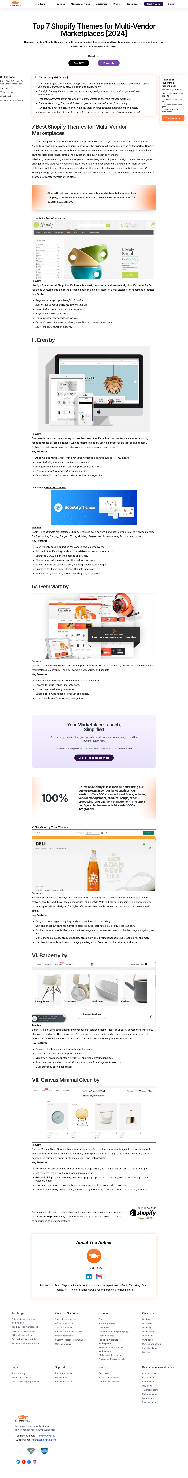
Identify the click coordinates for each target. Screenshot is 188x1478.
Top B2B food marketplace (25, 1327)
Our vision (147, 1323)
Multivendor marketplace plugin (114, 1331)
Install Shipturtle (48, 1216)
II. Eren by (4, 88)
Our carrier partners (151, 1344)
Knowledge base (63, 1381)
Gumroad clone (149, 1394)
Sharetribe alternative (65, 1319)
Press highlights (149, 1348)
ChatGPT (79, 63)
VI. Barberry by (6, 96)
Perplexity (108, 63)
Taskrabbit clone (150, 1390)
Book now (171, 118)
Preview (36, 280)
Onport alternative (64, 1335)
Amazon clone (149, 1373)
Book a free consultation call (94, 757)
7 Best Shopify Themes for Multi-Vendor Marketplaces (12, 82)
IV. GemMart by (6, 92)
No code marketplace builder (26, 1343)
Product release (106, 1335)
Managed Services (80, 4)
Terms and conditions (22, 1377)
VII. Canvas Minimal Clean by (12, 100)
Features (60, 4)
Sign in (171, 4)
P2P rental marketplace (23, 1335)
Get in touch (61, 1377)
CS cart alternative (64, 1323)
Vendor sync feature (109, 1381)
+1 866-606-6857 (46, 1435)
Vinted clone (148, 1381)
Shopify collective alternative (69, 1340)
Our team (146, 1319)
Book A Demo (153, 4)
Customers (101, 4)
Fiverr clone (148, 1398)
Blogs (101, 1319)
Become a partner (64, 1373)
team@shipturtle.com (44, 1439)
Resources (132, 4)
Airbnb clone (148, 1377)
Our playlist (104, 1373)
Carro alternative (63, 1344)
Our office (147, 1335)
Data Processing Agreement (25, 1381)
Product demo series (109, 1377)
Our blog (146, 1327)
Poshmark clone (150, 1402)
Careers (146, 1352)
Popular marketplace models (112, 1359)
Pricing (117, 4)
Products (41, 4)
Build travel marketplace (23, 1331)
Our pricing (147, 1340)
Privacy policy (18, 1373)
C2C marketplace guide (110, 1355)
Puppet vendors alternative (68, 1331)
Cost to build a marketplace (25, 1339)
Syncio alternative (64, 1327)
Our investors (148, 1331)
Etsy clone (147, 1385)
